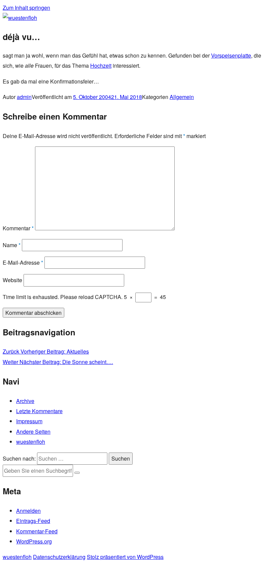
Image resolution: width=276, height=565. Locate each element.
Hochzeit (100, 65)
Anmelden (28, 510)
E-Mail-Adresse (23, 262)
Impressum (29, 421)
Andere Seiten (33, 431)
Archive (25, 401)
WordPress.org (34, 541)
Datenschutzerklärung (59, 557)
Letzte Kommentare (39, 411)
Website (12, 280)
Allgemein (182, 97)
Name (12, 245)
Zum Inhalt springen (26, 7)
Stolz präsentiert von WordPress (125, 557)
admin (24, 97)
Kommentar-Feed (37, 531)
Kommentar (18, 228)
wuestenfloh (30, 441)
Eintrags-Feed (33, 521)
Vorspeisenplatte (231, 55)
